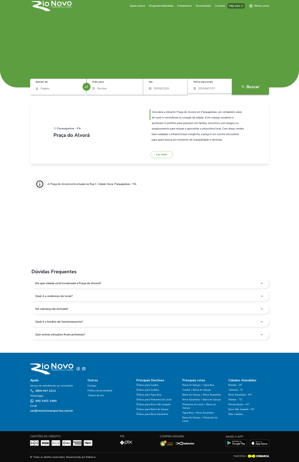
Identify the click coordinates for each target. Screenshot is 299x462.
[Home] (51, 6)
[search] (58, 88)
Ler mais (161, 154)
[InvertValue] (86, 87)
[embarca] (251, 456)
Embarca (91, 457)
